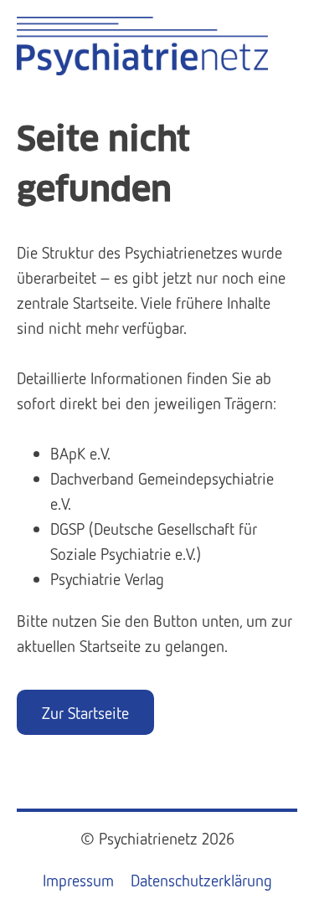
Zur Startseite (85, 712)
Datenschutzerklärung (201, 880)
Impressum (78, 880)
